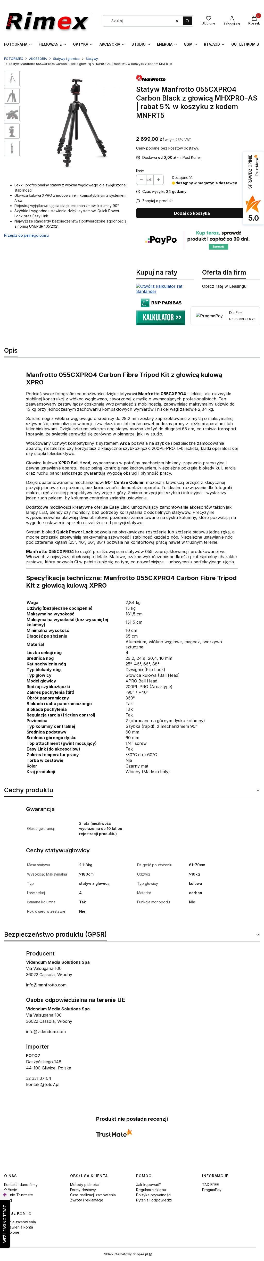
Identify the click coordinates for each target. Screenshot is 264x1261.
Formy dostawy (83, 1190)
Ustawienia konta (18, 1227)
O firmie (10, 1190)
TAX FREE (210, 1184)
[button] (187, 21)
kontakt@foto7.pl (42, 1084)
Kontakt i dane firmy (21, 1184)
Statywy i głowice (66, 59)
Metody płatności (85, 1184)
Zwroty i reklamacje (86, 1200)
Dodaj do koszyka (192, 213)
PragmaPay (211, 1190)
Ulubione (11, 1232)
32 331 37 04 (38, 1078)
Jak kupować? (148, 1184)
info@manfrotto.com (46, 984)
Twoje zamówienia (20, 1222)
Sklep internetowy (126, 1254)
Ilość (140, 171)
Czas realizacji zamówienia (93, 1195)
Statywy (92, 59)
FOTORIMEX (13, 59)
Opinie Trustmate (18, 1195)
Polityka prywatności (153, 1195)
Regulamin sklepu (151, 1190)
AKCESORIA (38, 59)
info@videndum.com (46, 1031)
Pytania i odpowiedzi (154, 1200)
